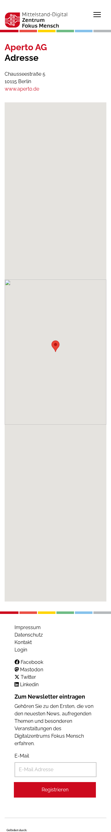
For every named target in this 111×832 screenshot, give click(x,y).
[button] (55, 346)
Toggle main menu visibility (97, 14)
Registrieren (55, 790)
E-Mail (21, 756)
